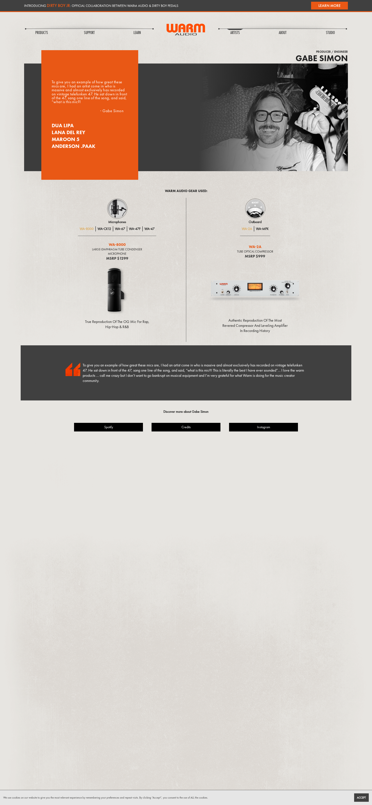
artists (235, 33)
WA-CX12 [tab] (104, 228)
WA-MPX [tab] (262, 228)
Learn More (329, 5)
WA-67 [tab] (120, 228)
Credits (186, 427)
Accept (361, 797)
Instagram (263, 427)
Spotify (108, 427)
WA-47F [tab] (135, 228)
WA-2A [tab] (247, 228)
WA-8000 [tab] (87, 228)
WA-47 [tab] (149, 228)
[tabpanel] (117, 285)
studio (330, 33)
